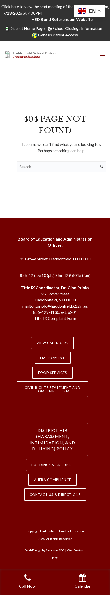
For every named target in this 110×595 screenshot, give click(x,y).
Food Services (52, 373)
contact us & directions (55, 495)
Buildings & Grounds (52, 465)
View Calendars (52, 343)
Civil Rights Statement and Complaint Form (52, 389)
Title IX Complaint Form (55, 318)
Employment (52, 358)
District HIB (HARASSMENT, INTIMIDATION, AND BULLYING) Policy (52, 439)
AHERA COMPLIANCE (52, 480)
